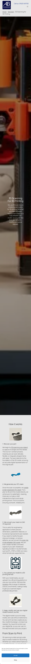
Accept (15, 655)
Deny (15, 660)
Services (11, 12)
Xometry (5, 584)
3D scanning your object (19, 447)
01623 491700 (24, 4)
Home (4, 12)
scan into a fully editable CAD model (15, 541)
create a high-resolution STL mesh (15, 489)
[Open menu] (28, 7)
